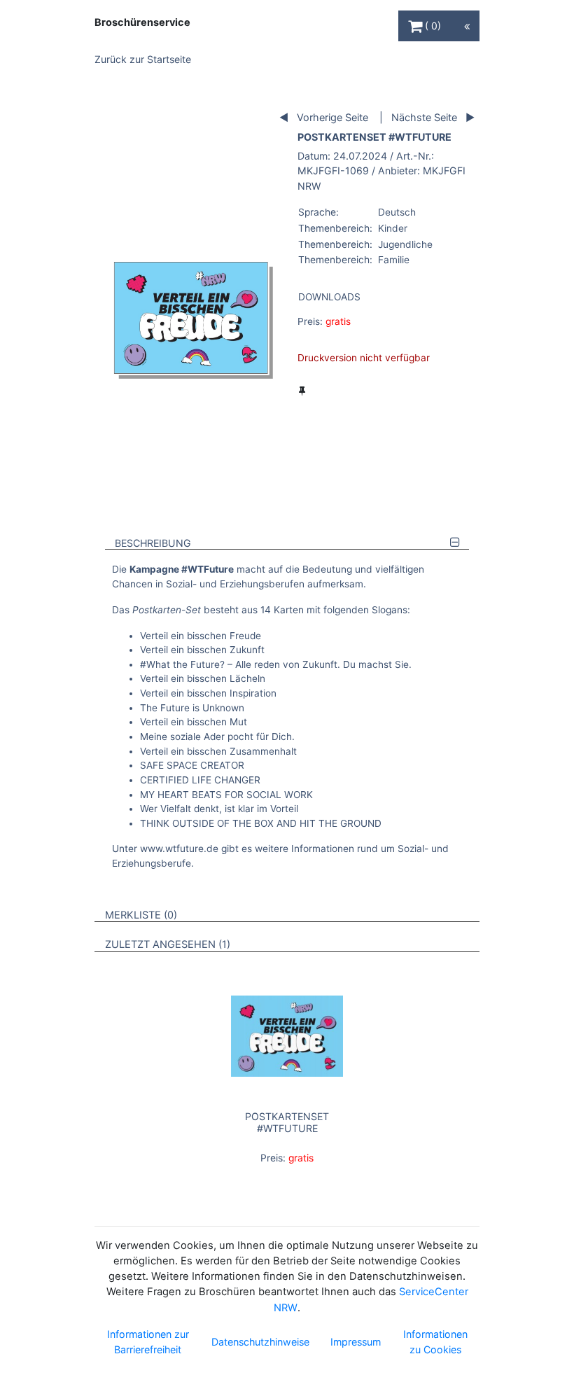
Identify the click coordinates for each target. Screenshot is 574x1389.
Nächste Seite (424, 117)
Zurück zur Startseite (142, 59)
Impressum (355, 1342)
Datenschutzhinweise (260, 1342)
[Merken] (302, 390)
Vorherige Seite (332, 117)
